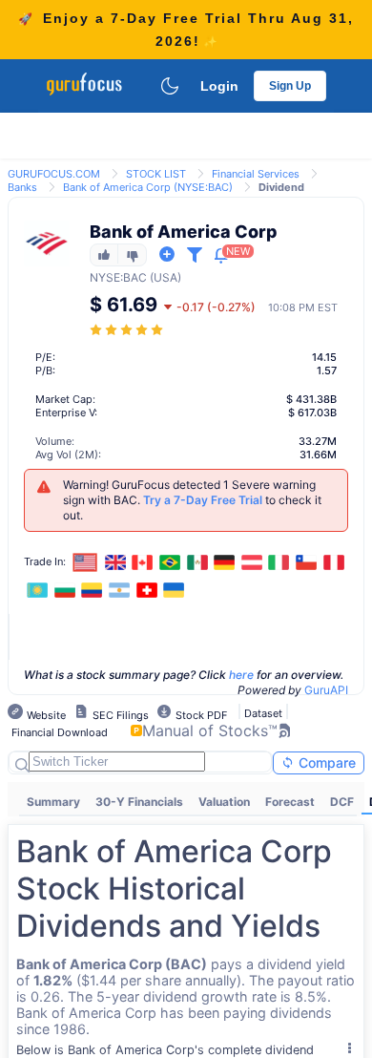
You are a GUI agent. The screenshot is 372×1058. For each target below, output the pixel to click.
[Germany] (224, 562)
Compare (325, 762)
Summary (53, 801)
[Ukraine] (173, 590)
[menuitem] (53, 802)
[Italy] (279, 562)
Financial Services (256, 173)
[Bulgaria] (64, 590)
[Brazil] (169, 562)
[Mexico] (197, 562)
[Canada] (143, 562)
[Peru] (333, 562)
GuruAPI (326, 690)
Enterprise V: (66, 412)
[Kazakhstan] (37, 590)
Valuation (224, 801)
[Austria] (251, 562)
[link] (54, 172)
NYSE (105, 277)
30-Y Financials (139, 801)
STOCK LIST (156, 173)
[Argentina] (119, 590)
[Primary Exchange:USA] (85, 562)
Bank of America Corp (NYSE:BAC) (148, 187)
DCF (342, 801)
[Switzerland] (146, 590)
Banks (22, 187)
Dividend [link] (281, 187)
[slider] (128, 330)
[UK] (115, 562)
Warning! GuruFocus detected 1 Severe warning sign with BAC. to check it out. (192, 499)
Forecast (290, 801)
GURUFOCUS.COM (54, 173)
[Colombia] (92, 590)
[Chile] (306, 562)
